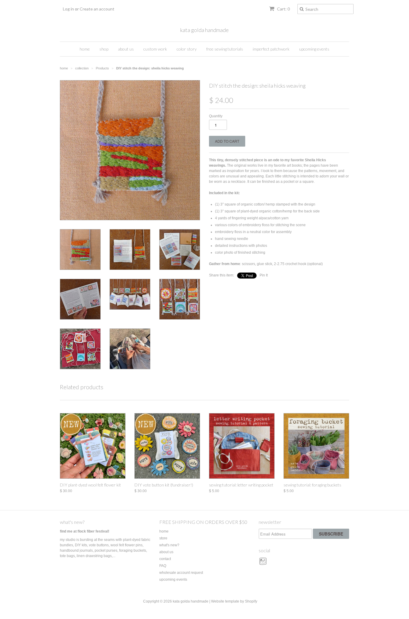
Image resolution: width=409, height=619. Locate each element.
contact (165, 559)
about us (126, 48)
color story (187, 48)
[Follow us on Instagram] (263, 563)
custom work (155, 48)
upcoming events (314, 48)
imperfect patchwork (271, 48)
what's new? (72, 522)
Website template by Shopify (234, 601)
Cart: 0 (283, 8)
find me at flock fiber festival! (84, 531)
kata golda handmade (204, 30)
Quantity (215, 116)
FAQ (162, 566)
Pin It (264, 275)
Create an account (97, 8)
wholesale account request (181, 573)
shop (103, 48)
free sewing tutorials (224, 48)
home (85, 48)
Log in (68, 8)
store (163, 538)
